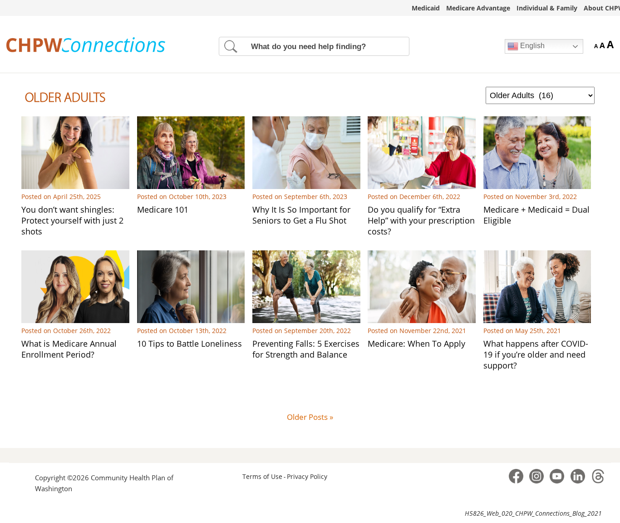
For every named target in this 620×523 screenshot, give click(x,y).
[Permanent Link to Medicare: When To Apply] (422, 320)
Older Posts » (310, 417)
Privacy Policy (307, 476)
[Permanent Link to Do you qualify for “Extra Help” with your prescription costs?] (422, 186)
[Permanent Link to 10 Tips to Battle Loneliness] (191, 320)
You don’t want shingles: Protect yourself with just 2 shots (72, 220)
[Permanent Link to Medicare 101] (191, 186)
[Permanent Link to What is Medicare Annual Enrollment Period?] (75, 320)
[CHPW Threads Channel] (598, 482)
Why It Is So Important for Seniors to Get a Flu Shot (301, 215)
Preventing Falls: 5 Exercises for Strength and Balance (305, 349)
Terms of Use (262, 476)
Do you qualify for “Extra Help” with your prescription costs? (421, 220)
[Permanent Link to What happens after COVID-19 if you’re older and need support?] (537, 320)
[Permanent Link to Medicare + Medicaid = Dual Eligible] (537, 186)
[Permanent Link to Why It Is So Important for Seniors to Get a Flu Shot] (306, 186)
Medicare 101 (162, 209)
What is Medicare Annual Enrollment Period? (69, 349)
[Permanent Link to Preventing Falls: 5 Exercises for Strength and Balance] (306, 320)
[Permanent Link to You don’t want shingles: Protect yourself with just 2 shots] (75, 186)
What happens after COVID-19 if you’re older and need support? (535, 354)
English (531, 46)
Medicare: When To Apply (416, 343)
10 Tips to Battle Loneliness (189, 343)
